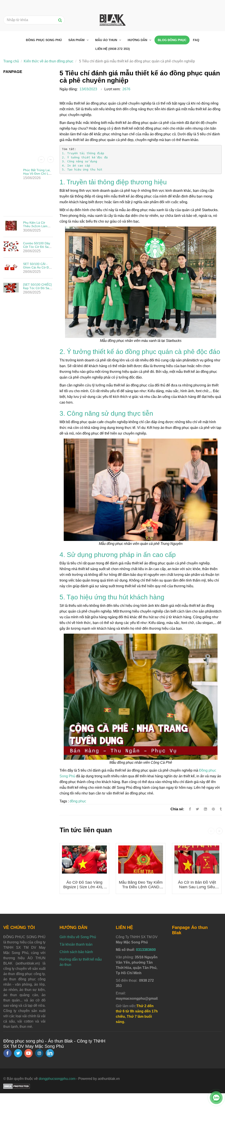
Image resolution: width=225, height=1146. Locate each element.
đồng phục (78, 801)
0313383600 (146, 950)
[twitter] (18, 1053)
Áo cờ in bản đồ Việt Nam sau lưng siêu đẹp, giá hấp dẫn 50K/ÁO (197, 889)
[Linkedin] (205, 809)
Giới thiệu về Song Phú (78, 937)
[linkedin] (50, 1053)
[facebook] (7, 1053)
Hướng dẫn (138, 40)
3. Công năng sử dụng (79, 161)
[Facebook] (190, 809)
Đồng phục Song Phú (44, 40)
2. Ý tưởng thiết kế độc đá (85, 157)
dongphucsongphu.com (57, 1079)
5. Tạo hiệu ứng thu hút (82, 169)
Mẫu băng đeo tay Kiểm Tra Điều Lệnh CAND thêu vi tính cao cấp (141, 887)
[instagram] (39, 1053)
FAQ (196, 40)
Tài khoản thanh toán (76, 944)
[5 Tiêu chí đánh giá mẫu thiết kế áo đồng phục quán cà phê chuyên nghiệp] (214, 809)
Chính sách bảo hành (76, 952)
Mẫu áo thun (106, 40)
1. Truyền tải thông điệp (83, 153)
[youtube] (28, 1053)
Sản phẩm (76, 40)
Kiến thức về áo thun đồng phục (48, 61)
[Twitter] (197, 809)
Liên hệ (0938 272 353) (112, 49)
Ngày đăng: (69, 89)
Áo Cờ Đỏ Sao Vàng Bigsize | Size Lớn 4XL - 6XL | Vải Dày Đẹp (84, 887)
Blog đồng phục (172, 40)
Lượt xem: (112, 89)
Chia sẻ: (177, 809)
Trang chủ (11, 61)
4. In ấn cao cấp (76, 165)
